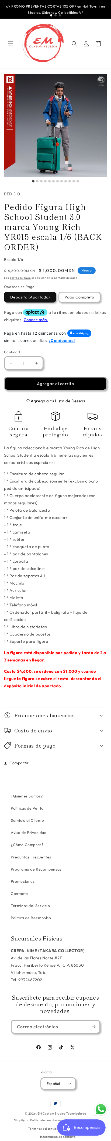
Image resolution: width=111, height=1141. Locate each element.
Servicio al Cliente (27, 820)
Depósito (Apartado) (30, 297)
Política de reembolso (45, 1120)
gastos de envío (20, 278)
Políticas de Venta (27, 808)
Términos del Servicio (30, 905)
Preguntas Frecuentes (31, 857)
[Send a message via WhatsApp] (100, 1109)
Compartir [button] (19, 762)
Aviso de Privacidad (28, 832)
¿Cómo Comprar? (27, 844)
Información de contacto (58, 1137)
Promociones (23, 881)
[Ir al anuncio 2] (55, 15)
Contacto (19, 893)
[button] (11, 44)
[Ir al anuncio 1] (51, 15)
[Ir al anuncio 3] (60, 15)
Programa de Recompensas (36, 869)
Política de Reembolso (31, 917)
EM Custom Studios (51, 1113)
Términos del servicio (43, 1128)
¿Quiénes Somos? (27, 796)
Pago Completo (79, 297)
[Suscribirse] (93, 1027)
